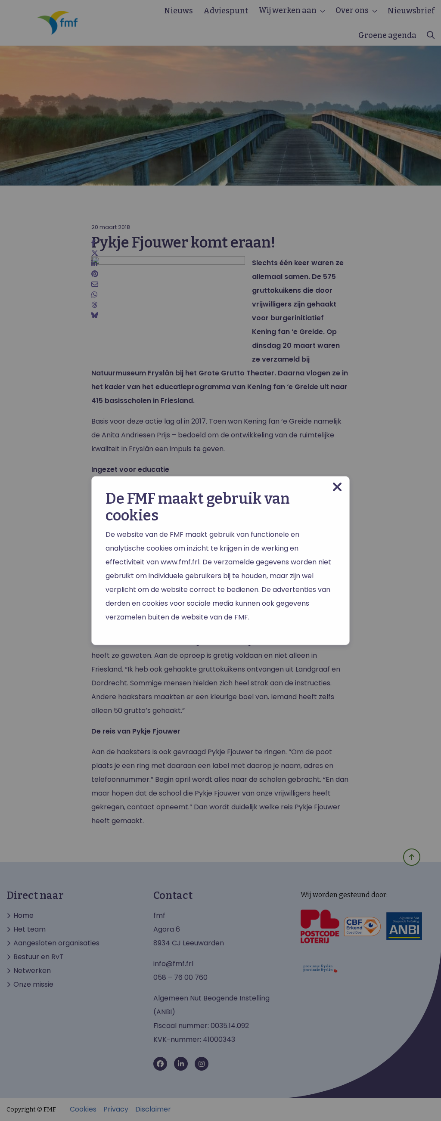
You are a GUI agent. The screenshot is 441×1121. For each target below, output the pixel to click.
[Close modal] (337, 487)
